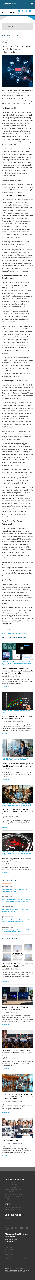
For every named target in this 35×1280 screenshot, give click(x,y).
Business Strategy (7, 711)
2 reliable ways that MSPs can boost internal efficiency (16, 860)
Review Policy (9, 1247)
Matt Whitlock (16, 676)
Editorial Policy (9, 1256)
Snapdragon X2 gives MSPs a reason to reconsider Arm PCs (16, 1008)
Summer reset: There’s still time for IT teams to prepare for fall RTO (16, 921)
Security (24, 634)
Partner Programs (7, 663)
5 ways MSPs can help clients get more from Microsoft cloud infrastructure (17, 765)
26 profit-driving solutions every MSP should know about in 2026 (15, 931)
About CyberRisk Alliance (12, 1185)
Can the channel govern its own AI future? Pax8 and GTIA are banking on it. (17, 811)
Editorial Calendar (10, 1187)
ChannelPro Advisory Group (13, 1192)
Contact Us (8, 1245)
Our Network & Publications (13, 1189)
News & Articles (10, 35)
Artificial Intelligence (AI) (10, 661)
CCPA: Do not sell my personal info (16, 1259)
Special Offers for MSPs (12, 1196)
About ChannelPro (10, 1182)
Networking (17, 634)
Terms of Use (9, 1249)
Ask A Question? (10, 1199)
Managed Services (7, 634)
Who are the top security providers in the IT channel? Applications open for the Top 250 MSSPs (17, 1096)
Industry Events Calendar (12, 1210)
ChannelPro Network (18, 721)
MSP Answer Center (23, 758)
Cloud (4, 758)
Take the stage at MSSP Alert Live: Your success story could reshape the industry (17, 1052)
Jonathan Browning (17, 864)
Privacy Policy (9, 1252)
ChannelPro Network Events (13, 1207)
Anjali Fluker (15, 817)
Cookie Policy (9, 1254)
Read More (5, 686)
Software (5, 665)
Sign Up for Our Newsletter (13, 1194)
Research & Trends (20, 663)
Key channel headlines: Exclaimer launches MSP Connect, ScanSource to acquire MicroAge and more (17, 670)
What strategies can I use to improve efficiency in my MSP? (17, 717)
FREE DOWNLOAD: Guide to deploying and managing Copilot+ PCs (17, 965)
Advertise (8, 1218)
